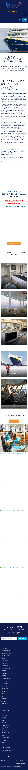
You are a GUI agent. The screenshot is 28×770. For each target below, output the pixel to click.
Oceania (4, 734)
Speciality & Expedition (6, 712)
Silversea (4, 743)
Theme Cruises (5, 665)
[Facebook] (21, 12)
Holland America (5, 728)
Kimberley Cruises (13, 157)
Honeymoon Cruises (6, 655)
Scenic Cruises (5, 740)
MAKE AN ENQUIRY (6, 747)
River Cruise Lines (5, 710)
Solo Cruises (4, 663)
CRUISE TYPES (4, 648)
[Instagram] (23, 12)
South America (5, 693)
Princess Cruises (5, 737)
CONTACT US (3, 701)
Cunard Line (4, 722)
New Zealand (5, 691)
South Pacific (4, 695)
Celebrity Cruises (5, 725)
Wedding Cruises (5, 667)
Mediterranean (5, 688)
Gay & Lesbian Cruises (6, 653)
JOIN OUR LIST (22, 638)
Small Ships (4, 661)
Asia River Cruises (5, 673)
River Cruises (4, 658)
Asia (3, 672)
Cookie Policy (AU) (4, 703)
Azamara (4, 720)
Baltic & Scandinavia (6, 677)
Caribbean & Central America (6, 679)
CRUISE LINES (3, 707)
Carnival (3, 723)
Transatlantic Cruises (6, 696)
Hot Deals (4, 717)
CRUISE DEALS (4, 715)
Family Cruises (5, 651)
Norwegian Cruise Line (6, 732)
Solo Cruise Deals (5, 718)
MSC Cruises (4, 730)
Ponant (3, 735)
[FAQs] (14, 408)
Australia (4, 675)
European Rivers (5, 681)
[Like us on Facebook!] (7, 757)
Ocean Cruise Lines (6, 708)
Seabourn (4, 742)
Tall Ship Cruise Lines (6, 713)
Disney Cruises (5, 727)
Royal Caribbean (5, 739)
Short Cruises (5, 660)
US (24, 20)
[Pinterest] (25, 12)
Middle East (4, 690)
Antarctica (4, 670)
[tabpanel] (14, 40)
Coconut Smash (16, 766)
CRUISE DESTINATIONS (5, 668)
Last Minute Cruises (6, 656)
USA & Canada (5, 698)
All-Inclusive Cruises (6, 650)
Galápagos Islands (6, 683)
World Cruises (5, 700)
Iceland (3, 685)
